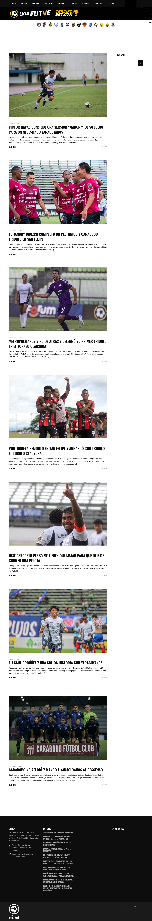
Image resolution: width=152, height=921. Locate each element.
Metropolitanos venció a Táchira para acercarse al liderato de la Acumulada (58, 862)
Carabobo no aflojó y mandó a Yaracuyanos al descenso (56, 769)
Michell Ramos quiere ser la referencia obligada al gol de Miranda (58, 881)
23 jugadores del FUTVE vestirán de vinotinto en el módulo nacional (56, 856)
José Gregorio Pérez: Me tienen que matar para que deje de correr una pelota (56, 558)
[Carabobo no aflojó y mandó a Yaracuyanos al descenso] (58, 728)
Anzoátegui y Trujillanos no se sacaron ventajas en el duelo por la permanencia (58, 874)
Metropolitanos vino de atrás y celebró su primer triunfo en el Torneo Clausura (58, 343)
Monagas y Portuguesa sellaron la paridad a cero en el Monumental (56, 837)
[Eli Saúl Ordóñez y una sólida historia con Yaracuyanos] (58, 621)
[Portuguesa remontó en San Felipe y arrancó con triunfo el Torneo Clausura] (58, 406)
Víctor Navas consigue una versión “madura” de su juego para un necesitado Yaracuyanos (56, 129)
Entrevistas (14, 123)
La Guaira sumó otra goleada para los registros (57, 850)
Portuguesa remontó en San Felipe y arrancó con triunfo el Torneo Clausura (57, 451)
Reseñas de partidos (18, 230)
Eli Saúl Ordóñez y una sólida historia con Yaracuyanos (55, 662)
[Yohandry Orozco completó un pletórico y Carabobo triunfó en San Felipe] (58, 192)
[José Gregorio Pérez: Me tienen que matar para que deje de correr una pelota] (58, 514)
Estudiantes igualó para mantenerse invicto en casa (57, 843)
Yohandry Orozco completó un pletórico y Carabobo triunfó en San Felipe (53, 236)
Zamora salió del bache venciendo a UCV (58, 832)
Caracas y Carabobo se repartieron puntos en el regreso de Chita (57, 868)
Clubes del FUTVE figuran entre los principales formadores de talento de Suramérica (57, 888)
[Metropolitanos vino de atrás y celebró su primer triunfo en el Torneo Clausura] (58, 299)
